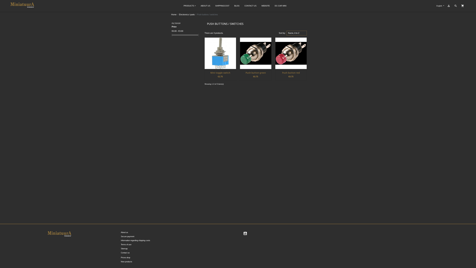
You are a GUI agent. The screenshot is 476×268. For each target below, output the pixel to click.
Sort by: (282, 33)
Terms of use (126, 244)
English (439, 6)
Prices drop (125, 257)
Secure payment (127, 236)
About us (124, 232)
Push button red (291, 72)
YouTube (245, 233)
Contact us (125, 253)
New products (126, 262)
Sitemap (124, 249)
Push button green (256, 72)
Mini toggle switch (220, 72)
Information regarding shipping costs (135, 240)
